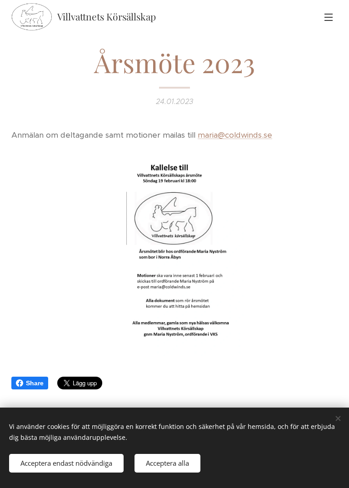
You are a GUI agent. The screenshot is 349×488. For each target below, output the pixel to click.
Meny (328, 17)
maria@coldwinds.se (235, 135)
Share (35, 383)
